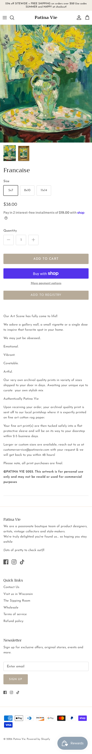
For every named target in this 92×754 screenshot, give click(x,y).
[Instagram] (14, 561)
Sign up (15, 679)
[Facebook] (5, 561)
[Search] (14, 17)
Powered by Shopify (38, 739)
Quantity (10, 230)
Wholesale (10, 607)
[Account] (78, 17)
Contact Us (11, 587)
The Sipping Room (16, 600)
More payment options (46, 283)
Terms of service (15, 614)
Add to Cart (46, 259)
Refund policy (13, 621)
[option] (46, 84)
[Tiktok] (22, 561)
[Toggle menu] (4, 17)
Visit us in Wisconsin (18, 594)
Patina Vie (19, 739)
